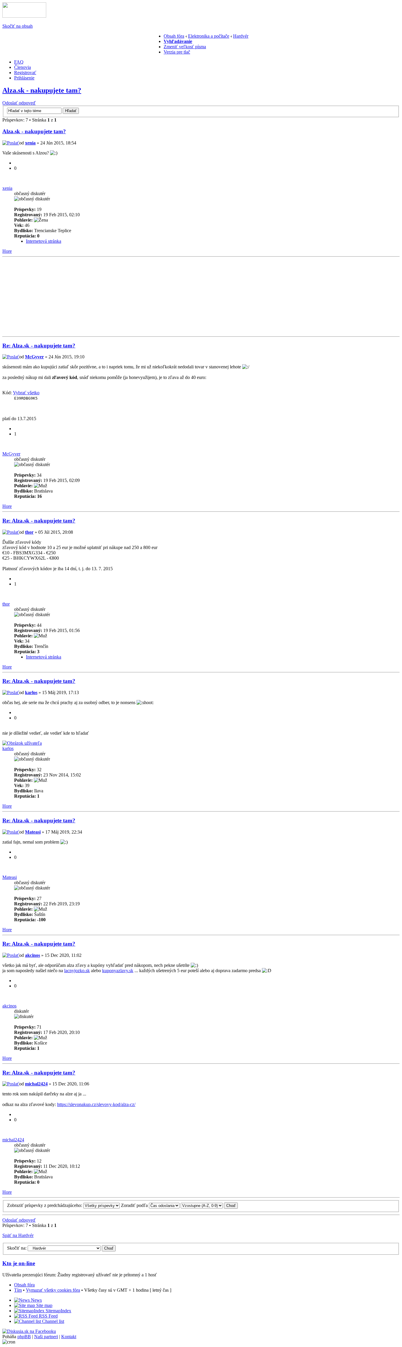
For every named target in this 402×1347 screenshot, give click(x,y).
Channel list (52, 1321)
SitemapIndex (57, 1310)
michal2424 (36, 1083)
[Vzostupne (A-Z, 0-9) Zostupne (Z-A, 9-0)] (209, 1205)
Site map (43, 1305)
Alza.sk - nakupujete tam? (41, 90)
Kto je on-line (18, 1263)
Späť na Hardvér (18, 1235)
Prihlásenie (24, 77)
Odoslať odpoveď (19, 102)
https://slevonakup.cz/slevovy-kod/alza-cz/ (96, 1104)
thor (29, 532)
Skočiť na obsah (17, 26)
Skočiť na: (16, 1247)
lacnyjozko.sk (77, 970)
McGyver (34, 356)
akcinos (32, 955)
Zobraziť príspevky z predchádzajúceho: (45, 1205)
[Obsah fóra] (24, 16)
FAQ (19, 61)
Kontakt (68, 1336)
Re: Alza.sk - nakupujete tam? (38, 345)
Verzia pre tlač (177, 51)
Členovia (22, 67)
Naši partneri (46, 1336)
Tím (18, 1290)
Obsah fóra (174, 36)
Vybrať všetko (26, 392)
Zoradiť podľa (135, 1205)
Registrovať (25, 72)
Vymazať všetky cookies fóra (53, 1290)
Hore (7, 251)
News (36, 1300)
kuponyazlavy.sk (117, 970)
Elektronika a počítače (208, 36)
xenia (30, 142)
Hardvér (240, 36)
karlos (31, 692)
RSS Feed (48, 1315)
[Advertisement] (95, 47)
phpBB (24, 1336)
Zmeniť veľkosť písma (185, 46)
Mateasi (33, 831)
